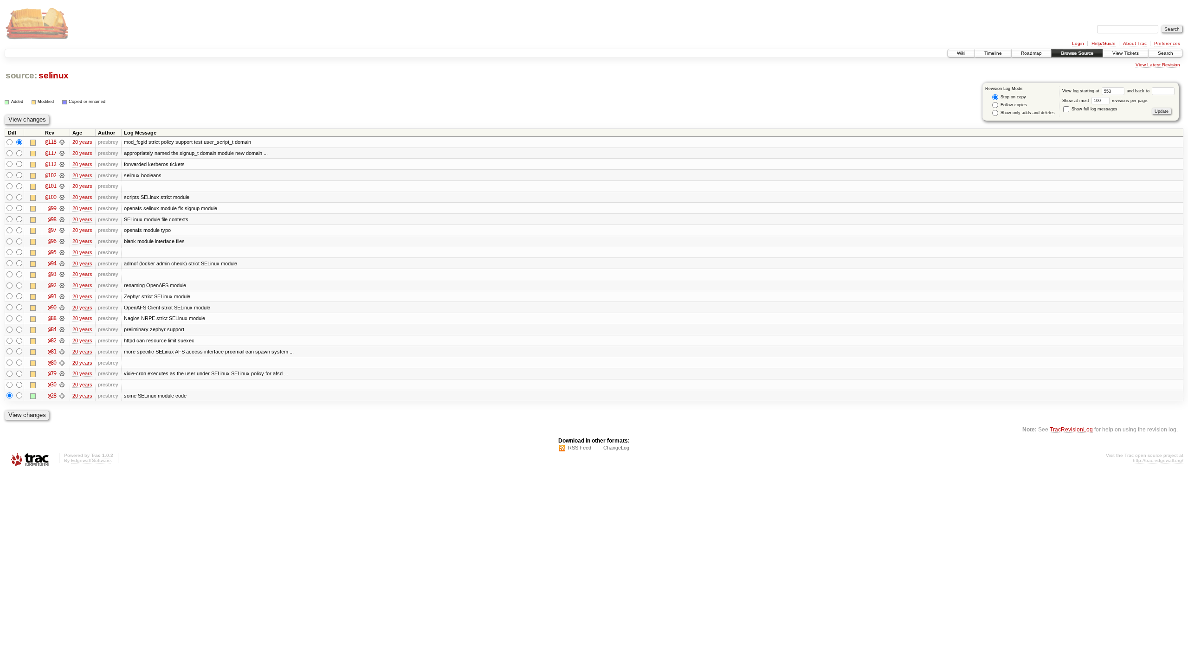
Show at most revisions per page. (1105, 100)
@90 (52, 307)
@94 (52, 263)
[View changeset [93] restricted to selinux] (62, 274)
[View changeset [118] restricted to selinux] (62, 142)
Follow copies (1013, 105)
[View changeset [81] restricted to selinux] (62, 351)
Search (1165, 53)
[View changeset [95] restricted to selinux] (62, 252)
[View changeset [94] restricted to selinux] (62, 263)
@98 (52, 219)
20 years (82, 142)
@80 (52, 363)
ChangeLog (616, 447)
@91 (52, 296)
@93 (52, 274)
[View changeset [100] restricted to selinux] (62, 197)
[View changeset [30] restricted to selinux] (62, 384)
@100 (50, 197)
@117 (50, 153)
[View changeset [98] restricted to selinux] (62, 219)
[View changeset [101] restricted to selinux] (62, 186)
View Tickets (1125, 53)
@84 (52, 329)
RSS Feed (579, 447)
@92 (52, 285)
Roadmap (1031, 53)
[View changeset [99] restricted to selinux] (62, 208)
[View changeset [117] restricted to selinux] (62, 153)
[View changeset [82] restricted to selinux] (62, 340)
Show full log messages (1093, 109)
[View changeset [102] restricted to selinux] (62, 175)
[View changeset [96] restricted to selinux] (62, 241)
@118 (50, 142)
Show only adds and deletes (1027, 112)
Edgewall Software (91, 460)
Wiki (961, 53)
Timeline (993, 53)
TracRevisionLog (1071, 429)
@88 (52, 318)
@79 (52, 373)
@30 (52, 384)
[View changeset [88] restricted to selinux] (62, 318)
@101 (50, 186)
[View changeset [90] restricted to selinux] (62, 307)
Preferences (1167, 43)
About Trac (1135, 43)
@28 (52, 395)
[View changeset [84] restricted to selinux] (62, 329)
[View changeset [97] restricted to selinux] (62, 230)
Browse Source (1077, 53)
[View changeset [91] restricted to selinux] (62, 296)
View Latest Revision (1158, 64)
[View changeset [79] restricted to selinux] (62, 373)
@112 (50, 164)
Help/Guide (1103, 43)
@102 (50, 175)
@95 (52, 252)
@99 (52, 208)
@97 (52, 230)
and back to (1139, 91)
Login (1078, 43)
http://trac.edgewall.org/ (1158, 460)
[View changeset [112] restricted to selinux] (62, 164)
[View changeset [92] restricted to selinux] (62, 285)
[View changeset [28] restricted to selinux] (62, 395)
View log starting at (1081, 91)
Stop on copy (1012, 97)
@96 (52, 241)
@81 (52, 351)
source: (21, 75)
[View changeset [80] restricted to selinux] (62, 363)
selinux (54, 75)
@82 (52, 340)
